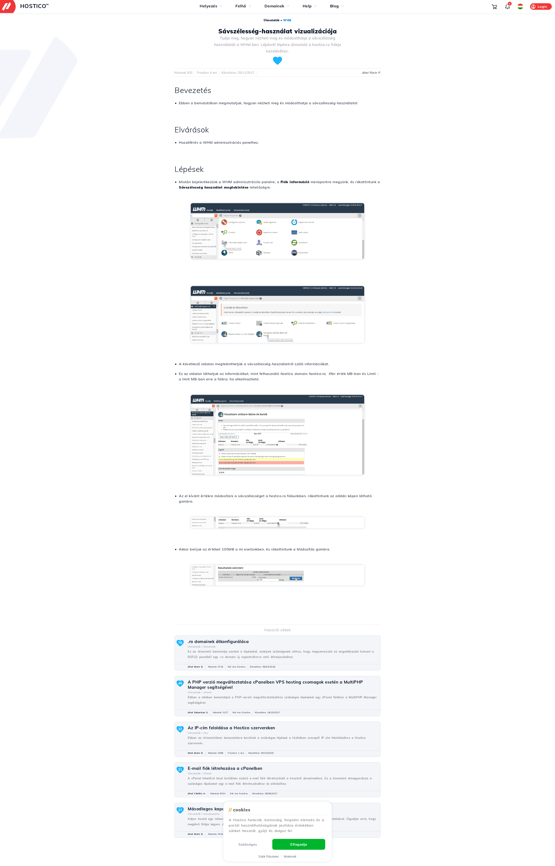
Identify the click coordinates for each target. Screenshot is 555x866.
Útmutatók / (195, 646)
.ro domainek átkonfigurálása (218, 641)
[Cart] (494, 6)
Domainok (210, 646)
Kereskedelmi (212, 814)
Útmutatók (272, 20)
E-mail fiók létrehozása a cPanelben (225, 768)
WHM (287, 20)
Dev (206, 732)
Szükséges (247, 844)
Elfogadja (298, 844)
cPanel (208, 692)
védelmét (290, 856)
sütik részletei (269, 856)
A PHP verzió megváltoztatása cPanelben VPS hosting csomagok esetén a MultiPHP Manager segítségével (275, 684)
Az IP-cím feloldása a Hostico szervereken (231, 727)
